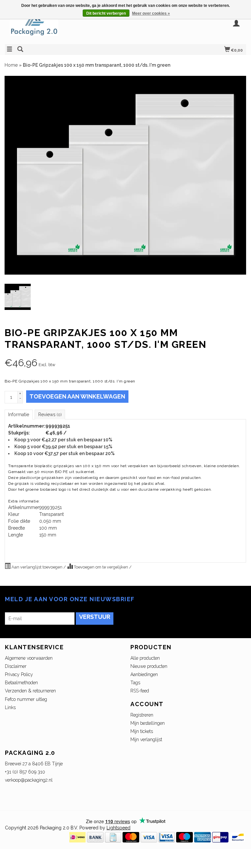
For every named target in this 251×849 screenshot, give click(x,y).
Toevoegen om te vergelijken (101, 567)
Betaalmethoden (21, 682)
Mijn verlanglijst (146, 739)
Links (10, 707)
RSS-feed (139, 690)
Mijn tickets (141, 731)
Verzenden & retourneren (30, 690)
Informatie (18, 414)
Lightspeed (118, 827)
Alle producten (145, 658)
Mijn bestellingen (147, 723)
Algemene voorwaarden (29, 658)
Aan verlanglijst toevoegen (36, 567)
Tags (135, 682)
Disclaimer (15, 666)
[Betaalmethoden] (77, 837)
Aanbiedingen (144, 674)
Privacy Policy (19, 674)
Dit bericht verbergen (106, 13)
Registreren (141, 715)
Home (11, 65)
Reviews (49, 414)
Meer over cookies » (151, 13)
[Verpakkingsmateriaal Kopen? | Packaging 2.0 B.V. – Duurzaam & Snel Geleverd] (65, 26)
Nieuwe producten (148, 666)
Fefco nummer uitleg (26, 699)
